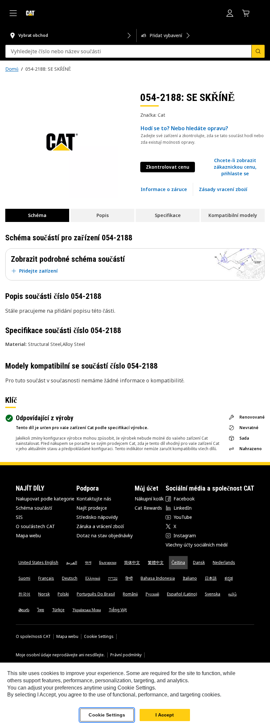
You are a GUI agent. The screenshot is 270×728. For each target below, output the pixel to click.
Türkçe (58, 610)
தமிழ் (232, 594)
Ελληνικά (92, 578)
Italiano (190, 578)
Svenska (212, 594)
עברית (113, 578)
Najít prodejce (91, 508)
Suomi (24, 578)
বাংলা (88, 562)
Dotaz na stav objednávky (104, 535)
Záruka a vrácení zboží (100, 526)
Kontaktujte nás (93, 499)
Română (130, 594)
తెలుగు (23, 610)
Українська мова (86, 610)
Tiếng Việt (118, 610)
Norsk (44, 594)
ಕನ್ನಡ (229, 578)
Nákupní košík (149, 499)
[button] (235, 167)
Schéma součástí (34, 508)
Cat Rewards (148, 508)
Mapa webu (28, 535)
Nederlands (224, 562)
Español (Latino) (182, 594)
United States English (38, 562)
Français (46, 578)
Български (107, 562)
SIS (19, 517)
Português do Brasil (96, 594)
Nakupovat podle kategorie (45, 499)
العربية (71, 562)
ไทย (40, 610)
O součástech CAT (35, 526)
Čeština (178, 562)
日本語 (211, 578)
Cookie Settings (99, 636)
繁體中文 (156, 562)
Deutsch (69, 578)
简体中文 (132, 562)
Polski (63, 594)
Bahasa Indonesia (158, 578)
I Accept (164, 714)
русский (152, 594)
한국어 (24, 594)
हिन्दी (129, 578)
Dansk (199, 562)
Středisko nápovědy (97, 517)
